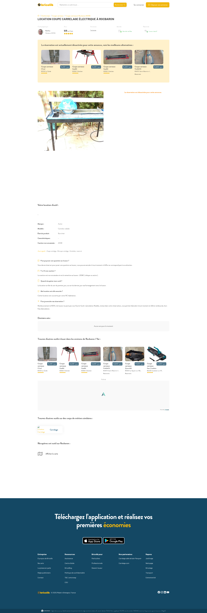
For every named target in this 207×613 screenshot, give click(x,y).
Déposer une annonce (159, 4)
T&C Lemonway (70, 578)
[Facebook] (158, 592)
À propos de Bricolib (45, 558)
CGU (66, 582)
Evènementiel (151, 578)
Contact (40, 578)
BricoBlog (68, 568)
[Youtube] (167, 592)
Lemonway (59, 611)
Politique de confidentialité (75, 573)
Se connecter (139, 4)
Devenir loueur (97, 568)
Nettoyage (149, 563)
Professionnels (97, 563)
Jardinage (149, 558)
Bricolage (149, 568)
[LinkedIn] (164, 592)
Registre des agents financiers (153, 611)
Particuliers (96, 558)
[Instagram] (161, 592)
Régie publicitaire (44, 573)
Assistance (69, 558)
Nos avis (41, 563)
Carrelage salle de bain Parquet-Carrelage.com (130, 560)
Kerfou (48, 31)
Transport (149, 573)
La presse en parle (44, 568)
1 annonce (93, 30)
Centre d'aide (69, 563)
